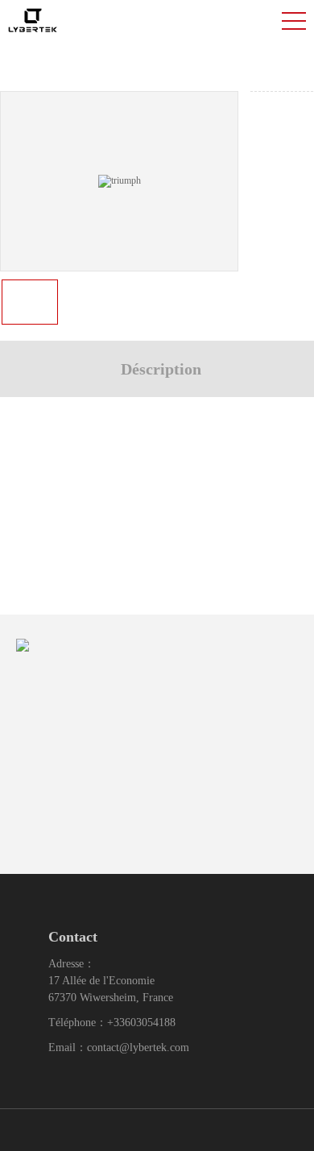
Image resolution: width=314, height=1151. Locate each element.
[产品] (119, 180)
